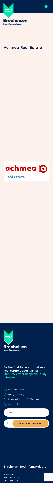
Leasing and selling (15, 394)
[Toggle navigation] (46, 6)
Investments (13, 404)
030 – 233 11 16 (11, 480)
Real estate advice (15, 389)
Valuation (34, 399)
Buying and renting (15, 399)
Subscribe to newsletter (30, 423)
